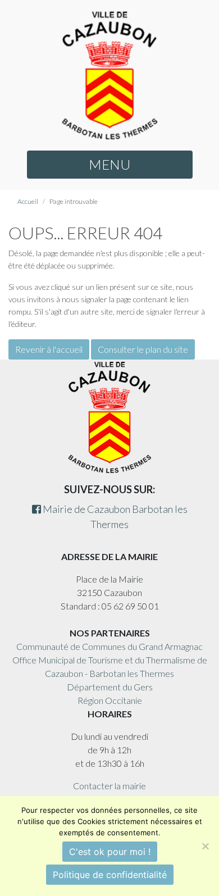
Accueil (27, 201)
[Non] (205, 846)
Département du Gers (110, 686)
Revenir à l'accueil (49, 349)
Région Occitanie (109, 700)
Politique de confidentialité (110, 874)
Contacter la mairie (109, 785)
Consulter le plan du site (143, 349)
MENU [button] (109, 164)
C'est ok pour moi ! (109, 851)
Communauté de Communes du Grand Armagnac (109, 646)
